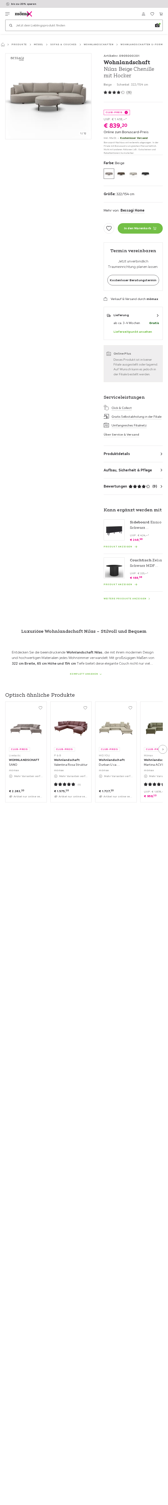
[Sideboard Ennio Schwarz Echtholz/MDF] (114, 529)
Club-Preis (114, 112)
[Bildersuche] (157, 25)
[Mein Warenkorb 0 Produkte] (161, 14)
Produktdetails (117, 454)
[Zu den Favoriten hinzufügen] (109, 228)
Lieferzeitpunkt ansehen (133, 332)
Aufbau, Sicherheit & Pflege (128, 470)
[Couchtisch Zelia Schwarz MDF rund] (114, 567)
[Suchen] (10, 25)
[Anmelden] (143, 14)
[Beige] (109, 174)
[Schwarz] (145, 174)
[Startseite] (3, 44)
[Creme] (133, 174)
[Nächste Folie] (162, 749)
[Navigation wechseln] (7, 14)
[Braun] (121, 174)
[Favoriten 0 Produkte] (152, 14)
